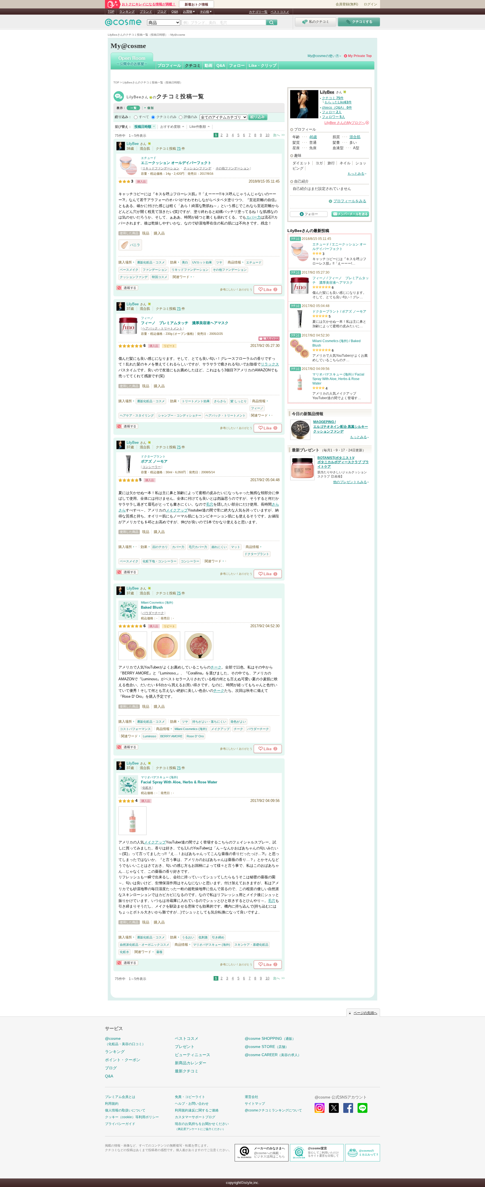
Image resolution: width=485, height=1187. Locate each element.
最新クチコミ (186, 1071)
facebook (348, 1108)
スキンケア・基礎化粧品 (251, 944)
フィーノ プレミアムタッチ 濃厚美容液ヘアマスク (184, 323)
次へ (276, 135)
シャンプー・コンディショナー (179, 415)
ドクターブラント (153, 456)
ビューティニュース (192, 1054)
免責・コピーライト (190, 1097)
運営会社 (251, 1097)
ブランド (146, 11)
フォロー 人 (332, 112)
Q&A (174, 11)
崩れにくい (219, 547)
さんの (346, 123)
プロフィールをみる (349, 201)
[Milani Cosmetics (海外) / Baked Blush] (128, 617)
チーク (216, 667)
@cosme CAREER (273, 1054)
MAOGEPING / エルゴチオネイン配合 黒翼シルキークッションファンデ (340, 426)
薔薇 (159, 952)
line (362, 1108)
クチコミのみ (166, 117)
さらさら (220, 401)
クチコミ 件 (333, 98)
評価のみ (190, 117)
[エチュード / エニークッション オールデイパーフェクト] (128, 173)
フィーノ (147, 318)
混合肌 (354, 137)
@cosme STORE (267, 1046)
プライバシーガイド (120, 1124)
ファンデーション (155, 269)
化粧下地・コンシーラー (160, 561)
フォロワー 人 (333, 117)
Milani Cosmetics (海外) (157, 602)
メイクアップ (177, 510)
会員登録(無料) (347, 4)
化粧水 (147, 787)
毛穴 (209, 504)
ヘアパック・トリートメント (162, 328)
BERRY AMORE (171, 736)
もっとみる (355, 174)
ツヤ (219, 262)
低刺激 (203, 937)
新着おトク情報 (196, 4)
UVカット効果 (202, 262)
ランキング (127, 11)
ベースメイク (129, 269)
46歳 (313, 137)
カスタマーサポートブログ (195, 1117)
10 (267, 135)
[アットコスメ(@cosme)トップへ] (123, 24)
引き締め (218, 937)
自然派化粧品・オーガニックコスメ (144, 944)
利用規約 (111, 1104)
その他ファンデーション (233, 168)
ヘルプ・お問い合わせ (192, 1104)
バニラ (135, 245)
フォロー (237, 65)
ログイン (370, 4)
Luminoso (149, 736)
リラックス (270, 364)
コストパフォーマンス (135, 729)
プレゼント (185, 1046)
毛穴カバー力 (198, 547)
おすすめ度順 (170, 127)
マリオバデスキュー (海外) (159, 777)
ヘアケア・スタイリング (137, 415)
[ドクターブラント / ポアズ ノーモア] (128, 471)
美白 (185, 262)
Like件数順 (197, 127)
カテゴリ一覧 (258, 11)
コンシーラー (151, 467)
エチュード (148, 158)
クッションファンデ (197, 168)
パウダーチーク (153, 613)
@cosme (125, 1041)
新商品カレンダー (190, 1063)
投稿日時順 (142, 127)
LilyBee (165, 97)
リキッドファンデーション (160, 168)
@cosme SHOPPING (270, 1038)
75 (179, 149)
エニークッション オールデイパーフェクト (176, 163)
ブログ (161, 11)
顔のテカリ (160, 547)
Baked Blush (152, 607)
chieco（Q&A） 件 (337, 108)
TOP (111, 11)
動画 (208, 65)
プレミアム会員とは (120, 1097)
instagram (319, 1108)
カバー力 (253, 217)
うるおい (188, 937)
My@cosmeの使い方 (323, 56)
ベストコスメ (280, 11)
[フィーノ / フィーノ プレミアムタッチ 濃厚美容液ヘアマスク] (128, 333)
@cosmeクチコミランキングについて (273, 1110)
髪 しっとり (238, 401)
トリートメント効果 (196, 401)
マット (235, 547)
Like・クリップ (262, 65)
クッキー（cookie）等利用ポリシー (132, 1117)
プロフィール (169, 65)
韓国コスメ (159, 277)
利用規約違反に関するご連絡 (197, 1110)
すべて (144, 117)
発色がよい (238, 721)
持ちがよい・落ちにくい (209, 721)
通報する (127, 287)
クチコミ (193, 65)
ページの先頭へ (365, 1013)
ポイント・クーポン (122, 1060)
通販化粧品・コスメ (151, 262)
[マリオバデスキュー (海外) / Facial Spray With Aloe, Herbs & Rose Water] (128, 792)
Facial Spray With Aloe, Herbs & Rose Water (179, 782)
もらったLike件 (338, 102)
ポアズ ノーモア (154, 461)
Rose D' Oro (195, 736)
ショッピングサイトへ (269, 338)
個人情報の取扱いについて (125, 1110)
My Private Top (360, 56)
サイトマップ (255, 1104)
